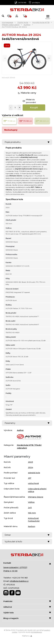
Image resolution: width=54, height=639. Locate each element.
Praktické (7, 601)
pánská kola (34, 472)
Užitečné (7, 607)
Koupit (34, 107)
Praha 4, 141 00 (10, 571)
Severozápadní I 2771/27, (15, 567)
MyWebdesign (36, 632)
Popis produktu (13, 142)
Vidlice (31, 502)
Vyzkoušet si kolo (13, 541)
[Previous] (5, 58)
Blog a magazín (11, 618)
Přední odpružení (10, 24)
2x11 (30, 507)
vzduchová (33, 483)
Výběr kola (8, 612)
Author (27, 24)
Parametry (10, 423)
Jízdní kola (22, 22)
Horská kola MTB (40, 22)
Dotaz (8, 535)
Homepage (7, 22)
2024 (30, 467)
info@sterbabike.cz (19, 581)
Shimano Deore (35, 497)
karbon (31, 526)
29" (29, 478)
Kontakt (7, 563)
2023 (30, 462)
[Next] (49, 58)
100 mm (32, 513)
